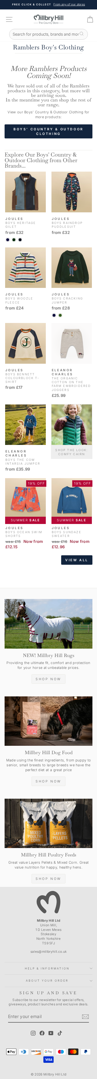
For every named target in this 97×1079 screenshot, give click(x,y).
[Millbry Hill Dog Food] (48, 721)
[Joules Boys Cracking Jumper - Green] (60, 315)
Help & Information (47, 968)
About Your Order (47, 980)
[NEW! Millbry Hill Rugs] (48, 623)
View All (76, 560)
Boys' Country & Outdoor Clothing (48, 131)
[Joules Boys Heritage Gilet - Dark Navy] (20, 240)
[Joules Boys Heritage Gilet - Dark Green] (14, 240)
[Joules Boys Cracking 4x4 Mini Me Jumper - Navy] (54, 315)
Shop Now (48, 679)
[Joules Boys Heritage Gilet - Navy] (8, 240)
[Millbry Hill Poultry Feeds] (48, 823)
